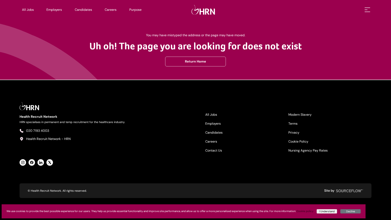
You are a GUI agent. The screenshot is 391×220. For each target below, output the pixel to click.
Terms (293, 123)
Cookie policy (305, 211)
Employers (54, 10)
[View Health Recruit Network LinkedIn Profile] (40, 162)
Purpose (135, 10)
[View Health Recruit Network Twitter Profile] (49, 162)
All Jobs (28, 10)
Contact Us (213, 150)
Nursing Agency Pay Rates (308, 150)
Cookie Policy (298, 141)
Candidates (83, 10)
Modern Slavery (300, 114)
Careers (110, 10)
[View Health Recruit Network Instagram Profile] (23, 162)
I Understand (327, 211)
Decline (350, 211)
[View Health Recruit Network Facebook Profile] (32, 162)
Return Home (195, 61)
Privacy (293, 132)
